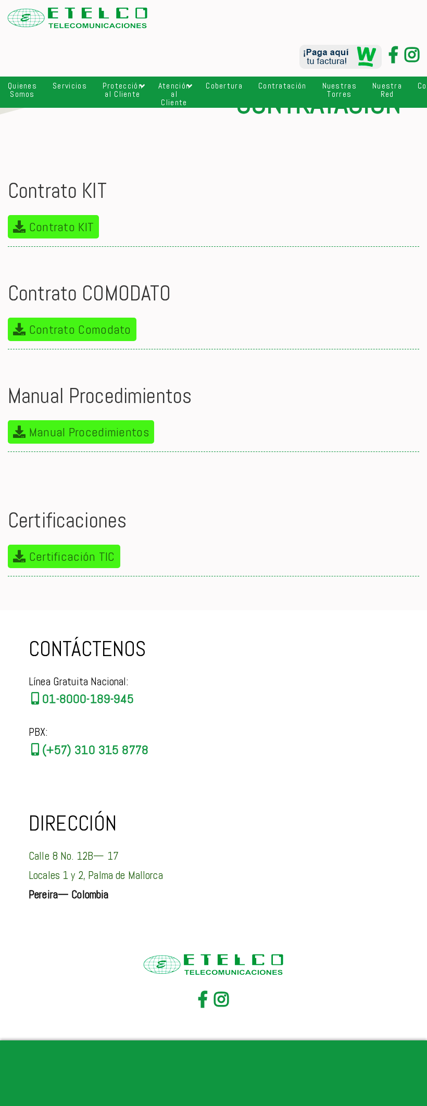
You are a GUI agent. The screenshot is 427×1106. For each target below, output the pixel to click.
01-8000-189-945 (86, 698)
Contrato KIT (60, 227)
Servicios (70, 85)
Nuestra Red (387, 89)
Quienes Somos (22, 89)
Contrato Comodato (78, 329)
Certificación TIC (70, 556)
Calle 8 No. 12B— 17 (74, 856)
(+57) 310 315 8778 (93, 749)
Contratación (282, 85)
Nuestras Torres (339, 89)
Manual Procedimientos (87, 432)
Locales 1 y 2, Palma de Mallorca (96, 875)
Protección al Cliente (123, 89)
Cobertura (224, 85)
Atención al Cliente (174, 94)
